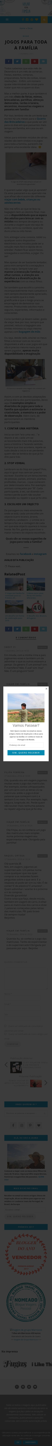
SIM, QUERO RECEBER (26, 753)
